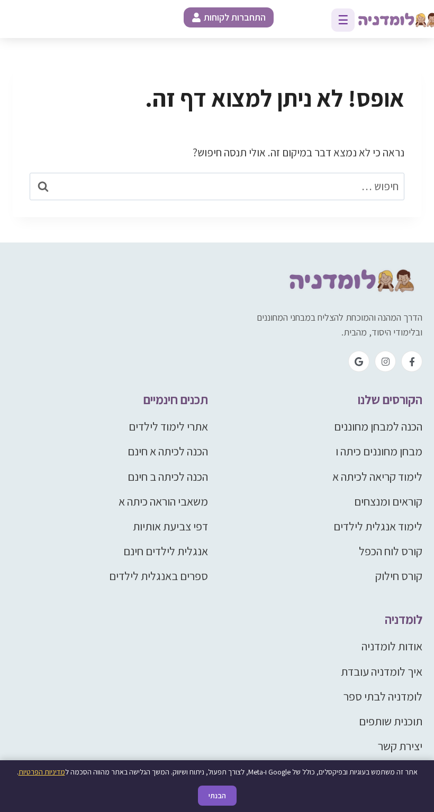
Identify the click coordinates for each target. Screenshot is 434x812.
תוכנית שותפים (390, 721)
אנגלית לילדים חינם (165, 551)
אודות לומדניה (391, 646)
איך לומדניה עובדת (381, 671)
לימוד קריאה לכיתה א (377, 476)
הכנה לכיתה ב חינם (168, 476)
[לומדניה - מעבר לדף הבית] (348, 281)
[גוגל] (358, 361)
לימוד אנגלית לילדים (377, 526)
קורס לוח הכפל (390, 551)
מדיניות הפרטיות (42, 772)
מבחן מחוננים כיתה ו (379, 451)
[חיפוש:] (217, 186)
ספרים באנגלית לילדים (158, 575)
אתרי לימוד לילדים (168, 426)
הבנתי (217, 795)
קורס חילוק (398, 575)
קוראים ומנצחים (388, 501)
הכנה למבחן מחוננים (378, 426)
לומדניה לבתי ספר (382, 696)
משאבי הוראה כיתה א (163, 501)
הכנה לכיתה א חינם (168, 451)
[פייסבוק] (411, 361)
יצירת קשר (400, 746)
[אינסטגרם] (385, 361)
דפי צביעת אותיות (170, 526)
